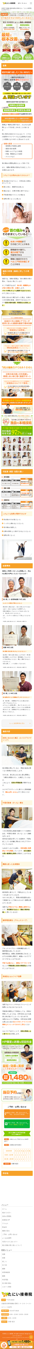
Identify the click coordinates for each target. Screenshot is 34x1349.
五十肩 (4, 1265)
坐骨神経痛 (6, 1272)
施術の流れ (6, 1231)
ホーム (4, 1209)
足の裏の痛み (6, 1283)
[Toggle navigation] (31, 3)
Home (3, 60)
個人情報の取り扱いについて (12, 1245)
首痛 (3, 1258)
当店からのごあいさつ (9, 1241)
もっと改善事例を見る (17, 723)
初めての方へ (6, 1213)
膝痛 (3, 1276)
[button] (31, 1337)
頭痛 (3, 1254)
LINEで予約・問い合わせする (17, 1123)
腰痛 (3, 1269)
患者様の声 (6, 1220)
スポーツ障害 (6, 1287)
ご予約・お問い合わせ (9, 1234)
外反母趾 (5, 1280)
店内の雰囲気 (6, 1216)
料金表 (4, 1227)
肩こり (4, 1261)
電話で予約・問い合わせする (17, 1113)
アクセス (5, 1223)
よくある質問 (6, 1238)
